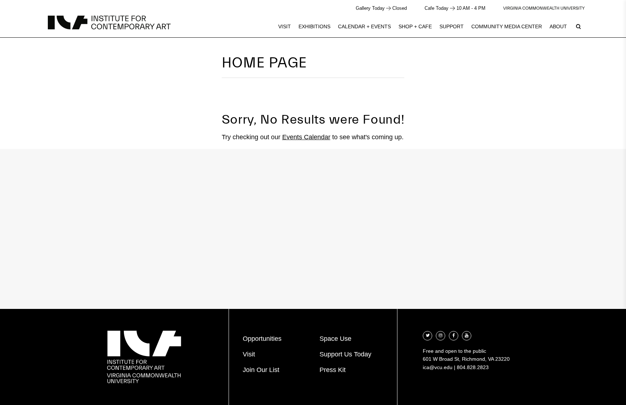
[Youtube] (466, 335)
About (558, 26)
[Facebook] (453, 335)
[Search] (578, 26)
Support (451, 26)
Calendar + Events (364, 26)
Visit (284, 26)
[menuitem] (284, 26)
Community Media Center (506, 26)
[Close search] (603, 25)
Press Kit (333, 369)
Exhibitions (314, 26)
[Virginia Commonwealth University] (544, 8)
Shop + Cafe (415, 26)
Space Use (335, 338)
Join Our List (261, 369)
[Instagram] (440, 335)
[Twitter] (427, 335)
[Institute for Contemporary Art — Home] (109, 22)
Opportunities (262, 338)
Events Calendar (306, 137)
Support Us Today (345, 354)
